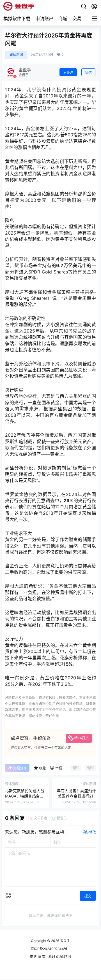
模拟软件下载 (16, 18)
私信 (88, 73)
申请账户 (44, 18)
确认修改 (89, 832)
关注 (69, 73)
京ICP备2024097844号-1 (51, 949)
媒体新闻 (16, 55)
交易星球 (81, 18)
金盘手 (64, 941)
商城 (62, 18)
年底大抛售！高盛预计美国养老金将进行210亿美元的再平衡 (76, 796)
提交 (87, 896)
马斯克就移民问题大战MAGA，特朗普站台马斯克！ (24, 796)
